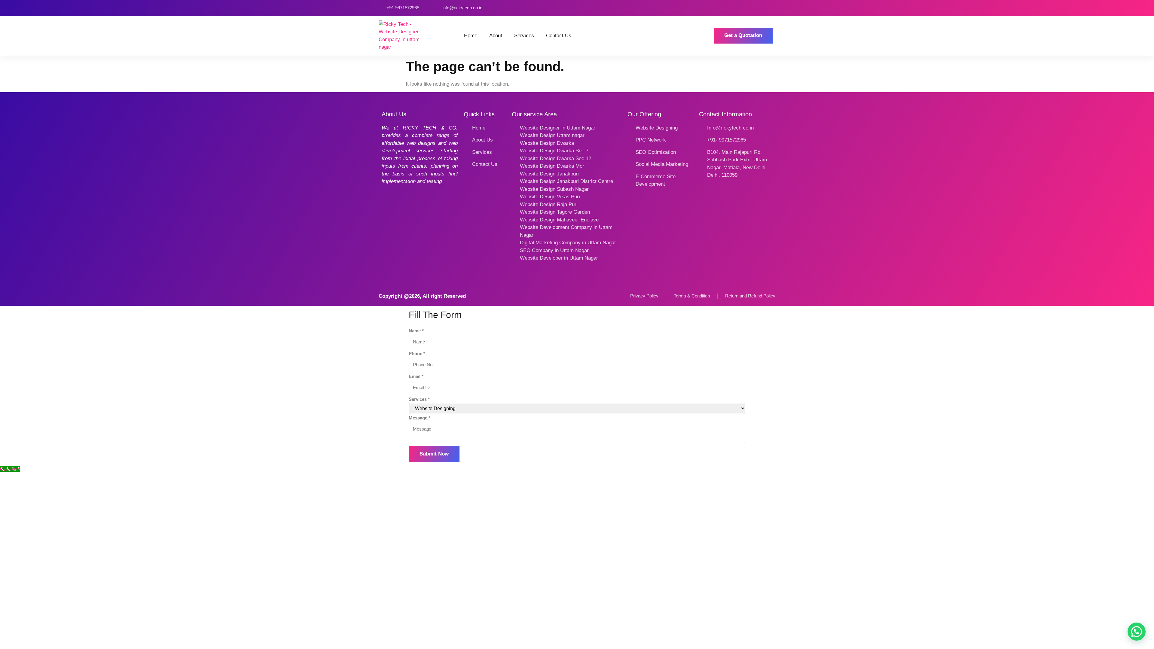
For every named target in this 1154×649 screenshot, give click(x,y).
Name (416, 330)
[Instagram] (752, 8)
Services (524, 35)
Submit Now (434, 454)
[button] (1137, 632)
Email (416, 376)
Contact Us (558, 35)
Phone (417, 353)
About (495, 35)
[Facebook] (743, 8)
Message (419, 417)
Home (470, 35)
